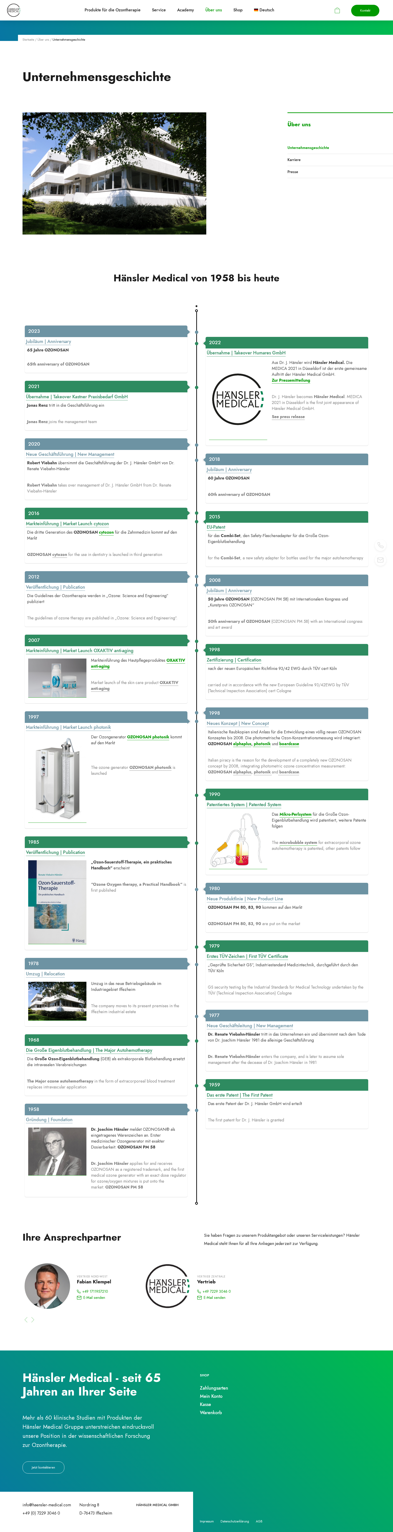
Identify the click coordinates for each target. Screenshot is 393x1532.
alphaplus (242, 744)
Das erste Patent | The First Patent (239, 1095)
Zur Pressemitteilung (291, 380)
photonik (262, 744)
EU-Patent (216, 527)
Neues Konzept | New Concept (238, 723)
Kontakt (365, 10)
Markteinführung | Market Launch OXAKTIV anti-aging (80, 650)
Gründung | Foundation (49, 1119)
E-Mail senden (94, 1297)
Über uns (43, 39)
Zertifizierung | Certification (234, 660)
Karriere (294, 159)
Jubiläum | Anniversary (48, 341)
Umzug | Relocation (45, 974)
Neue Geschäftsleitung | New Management (250, 1025)
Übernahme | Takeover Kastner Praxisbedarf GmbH (77, 397)
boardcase (289, 744)
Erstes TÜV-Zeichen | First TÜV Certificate (247, 956)
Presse (292, 171)
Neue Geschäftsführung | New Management (70, 454)
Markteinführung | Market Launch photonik (68, 727)
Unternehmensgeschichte (308, 147)
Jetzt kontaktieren (43, 1467)
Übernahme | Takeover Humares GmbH (246, 353)
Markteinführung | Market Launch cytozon (67, 523)
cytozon (106, 532)
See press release (288, 417)
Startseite (28, 39)
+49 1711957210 (95, 1291)
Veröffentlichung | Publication (55, 587)
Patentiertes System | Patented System (244, 804)
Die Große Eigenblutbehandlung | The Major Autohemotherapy (89, 1050)
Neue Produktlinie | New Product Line (245, 899)
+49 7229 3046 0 (217, 1291)
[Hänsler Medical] (13, 10)
